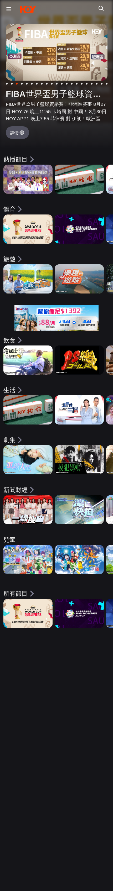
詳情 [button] (14, 132)
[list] (56, 183)
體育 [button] (9, 209)
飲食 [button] (9, 340)
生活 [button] (9, 390)
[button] (7, 9)
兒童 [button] (9, 539)
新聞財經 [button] (15, 489)
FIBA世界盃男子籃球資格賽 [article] (53, 95)
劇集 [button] (9, 440)
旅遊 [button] (9, 259)
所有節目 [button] (15, 593)
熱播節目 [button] (15, 159)
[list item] (28, 179)
